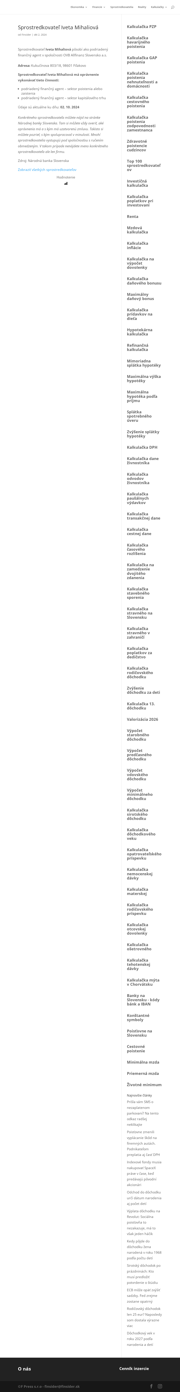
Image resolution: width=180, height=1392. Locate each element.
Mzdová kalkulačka (137, 229)
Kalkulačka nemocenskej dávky (140, 873)
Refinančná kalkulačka (137, 347)
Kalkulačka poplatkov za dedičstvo (139, 652)
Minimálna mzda (143, 1062)
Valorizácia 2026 (142, 719)
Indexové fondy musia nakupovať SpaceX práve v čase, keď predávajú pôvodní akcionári (144, 1173)
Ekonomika (77, 7)
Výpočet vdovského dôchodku (137, 774)
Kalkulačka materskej (137, 891)
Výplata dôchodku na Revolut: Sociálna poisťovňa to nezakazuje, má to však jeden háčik (143, 1222)
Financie (97, 7)
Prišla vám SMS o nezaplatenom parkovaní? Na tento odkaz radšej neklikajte (143, 1113)
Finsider (26, 34)
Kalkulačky (157, 7)
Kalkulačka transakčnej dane (143, 516)
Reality (142, 7)
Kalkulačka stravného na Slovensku (139, 613)
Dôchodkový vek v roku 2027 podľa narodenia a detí (141, 1339)
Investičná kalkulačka (137, 183)
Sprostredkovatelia (121, 7)
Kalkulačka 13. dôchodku (141, 706)
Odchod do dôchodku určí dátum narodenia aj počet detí (144, 1198)
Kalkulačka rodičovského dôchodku (140, 672)
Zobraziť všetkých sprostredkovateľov (47, 169)
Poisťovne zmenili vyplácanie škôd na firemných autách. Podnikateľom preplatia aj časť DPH (143, 1143)
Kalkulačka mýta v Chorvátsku (143, 982)
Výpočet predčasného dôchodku (139, 754)
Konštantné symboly (138, 1017)
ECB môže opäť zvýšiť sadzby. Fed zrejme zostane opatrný (143, 1296)
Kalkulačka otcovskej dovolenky (137, 929)
